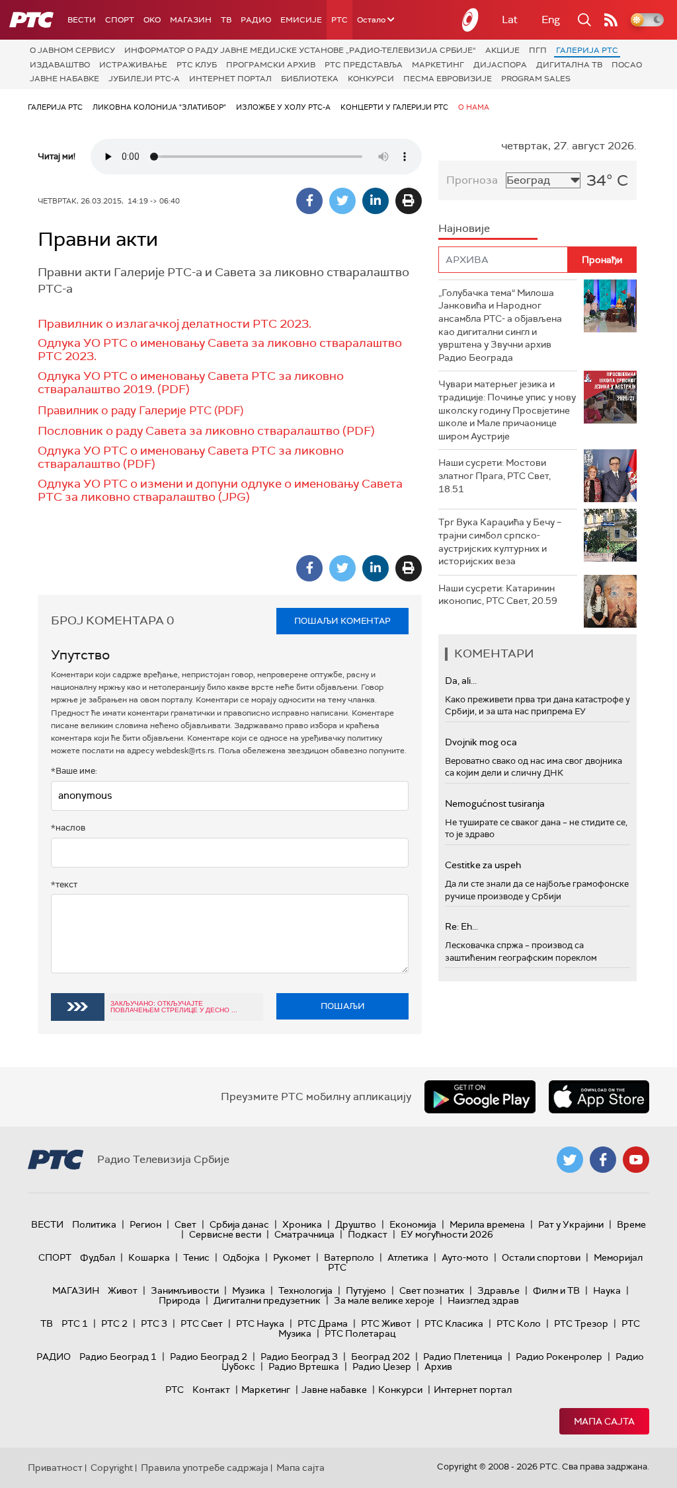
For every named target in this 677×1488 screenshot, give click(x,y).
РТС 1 (74, 1323)
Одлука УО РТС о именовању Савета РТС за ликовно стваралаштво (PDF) (191, 457)
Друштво (355, 1224)
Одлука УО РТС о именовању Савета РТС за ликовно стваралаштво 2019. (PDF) (191, 382)
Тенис (196, 1257)
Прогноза (472, 180)
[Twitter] (342, 201)
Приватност (55, 1467)
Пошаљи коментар (342, 620)
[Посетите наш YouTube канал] (636, 1159)
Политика (94, 1224)
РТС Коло (519, 1323)
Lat (510, 19)
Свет (185, 1224)
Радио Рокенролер (559, 1356)
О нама (473, 107)
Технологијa (305, 1290)
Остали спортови (541, 1257)
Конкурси (371, 78)
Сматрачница (304, 1234)
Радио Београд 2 (208, 1356)
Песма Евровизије (447, 78)
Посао (627, 64)
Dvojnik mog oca (481, 742)
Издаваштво (60, 64)
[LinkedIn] (375, 201)
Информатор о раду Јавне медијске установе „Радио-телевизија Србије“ (300, 50)
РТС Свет (201, 1323)
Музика (248, 1290)
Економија (412, 1224)
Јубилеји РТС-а (144, 78)
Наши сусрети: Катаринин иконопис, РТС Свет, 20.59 (497, 594)
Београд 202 (380, 1356)
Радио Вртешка (303, 1366)
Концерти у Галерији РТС (394, 107)
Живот (123, 1290)
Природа (179, 1300)
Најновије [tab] (464, 228)
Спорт (119, 20)
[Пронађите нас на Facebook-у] (603, 1159)
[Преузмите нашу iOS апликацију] (599, 1096)
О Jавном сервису (72, 50)
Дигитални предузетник (267, 1300)
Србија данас (239, 1224)
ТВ (226, 20)
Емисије (301, 20)
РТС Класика (453, 1323)
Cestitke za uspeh (483, 865)
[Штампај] (408, 201)
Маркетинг (438, 64)
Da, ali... (461, 681)
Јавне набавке (64, 78)
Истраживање (133, 64)
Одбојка (241, 1257)
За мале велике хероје (384, 1300)
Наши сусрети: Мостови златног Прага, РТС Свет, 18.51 (494, 475)
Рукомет (292, 1257)
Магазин (191, 20)
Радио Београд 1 (118, 1356)
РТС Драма (323, 1323)
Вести (81, 20)
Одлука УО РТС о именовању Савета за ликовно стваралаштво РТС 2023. (220, 349)
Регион (145, 1224)
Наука (607, 1290)
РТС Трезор (581, 1323)
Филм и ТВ (556, 1290)
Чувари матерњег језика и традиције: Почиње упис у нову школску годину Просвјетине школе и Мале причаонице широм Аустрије (507, 409)
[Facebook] (309, 201)
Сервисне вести (225, 1234)
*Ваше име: (74, 770)
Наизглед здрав (483, 1300)
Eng (550, 19)
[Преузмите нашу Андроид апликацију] (480, 1096)
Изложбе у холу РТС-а (283, 107)
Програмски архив (270, 64)
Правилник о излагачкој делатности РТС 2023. (174, 324)
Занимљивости (185, 1290)
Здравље (498, 1290)
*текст (64, 884)
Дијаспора (500, 64)
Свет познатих (431, 1290)
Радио (256, 20)
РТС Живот (386, 1323)
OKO (152, 20)
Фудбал (97, 1257)
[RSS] (611, 20)
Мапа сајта (604, 1421)
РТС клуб (197, 64)
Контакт (211, 1389)
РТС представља (364, 64)
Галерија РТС (587, 50)
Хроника (302, 1224)
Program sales (536, 78)
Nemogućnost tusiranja (495, 803)
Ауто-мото (465, 1257)
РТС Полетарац (360, 1333)
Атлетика (407, 1257)
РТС (339, 20)
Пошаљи (343, 1006)
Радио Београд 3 (299, 1356)
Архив (438, 1366)
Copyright (112, 1467)
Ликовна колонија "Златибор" (159, 107)
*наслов (68, 827)
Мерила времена (487, 1224)
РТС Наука (260, 1323)
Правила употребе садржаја (204, 1467)
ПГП (538, 50)
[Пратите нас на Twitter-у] (570, 1159)
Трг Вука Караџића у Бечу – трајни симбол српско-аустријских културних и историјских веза (499, 541)
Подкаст (367, 1234)
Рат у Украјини (571, 1224)
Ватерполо (349, 1257)
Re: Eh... (461, 926)
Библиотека (309, 78)
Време (631, 1224)
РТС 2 (114, 1323)
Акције (502, 50)
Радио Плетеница (462, 1356)
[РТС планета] (470, 20)
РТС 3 (154, 1323)
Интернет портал (230, 78)
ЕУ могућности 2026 (447, 1234)
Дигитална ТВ (569, 64)
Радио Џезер (381, 1366)
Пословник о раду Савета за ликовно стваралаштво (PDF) (206, 431)
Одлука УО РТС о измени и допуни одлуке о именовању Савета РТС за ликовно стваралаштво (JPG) (220, 490)
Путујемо (366, 1290)
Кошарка (149, 1257)
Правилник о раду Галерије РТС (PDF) (140, 410)
